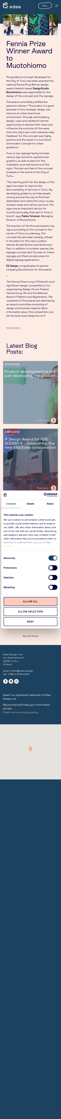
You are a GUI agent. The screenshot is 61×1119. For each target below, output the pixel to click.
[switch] (52, 567)
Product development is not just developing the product (30, 373)
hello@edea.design (22, 670)
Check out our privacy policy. (21, 712)
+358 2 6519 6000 (18, 674)
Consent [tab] (11, 503)
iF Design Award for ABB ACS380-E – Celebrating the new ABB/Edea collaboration (30, 443)
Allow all (30, 601)
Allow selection (30, 611)
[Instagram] (16, 681)
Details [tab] (30, 503)
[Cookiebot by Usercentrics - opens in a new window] (43, 495)
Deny (30, 621)
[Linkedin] (11, 681)
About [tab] (50, 503)
